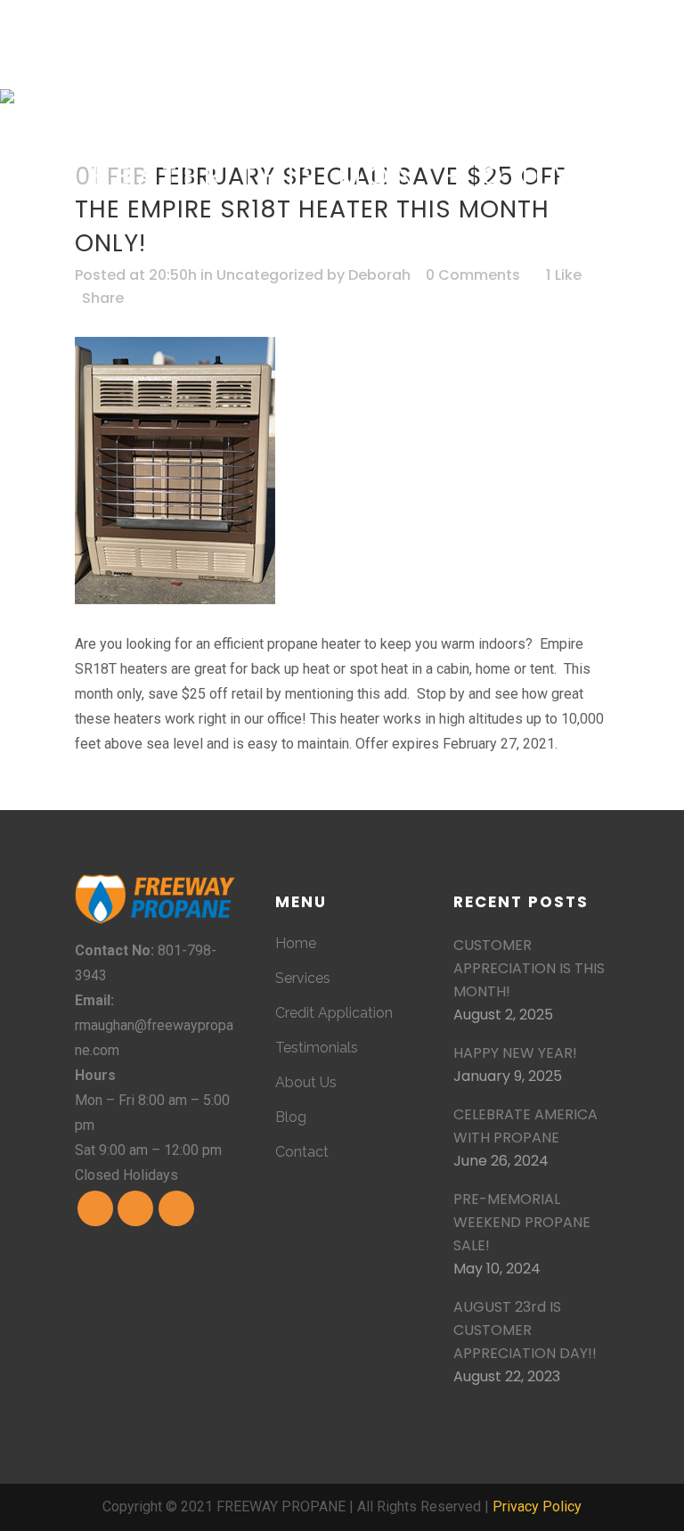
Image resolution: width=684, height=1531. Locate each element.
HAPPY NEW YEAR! (515, 1053)
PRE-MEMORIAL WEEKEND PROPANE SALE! (521, 1222)
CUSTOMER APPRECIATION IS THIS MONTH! (529, 968)
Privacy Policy (537, 1506)
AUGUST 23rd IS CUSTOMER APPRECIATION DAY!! (525, 1330)
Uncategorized (269, 275)
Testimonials (316, 1047)
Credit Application (334, 1012)
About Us (306, 1082)
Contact (302, 1151)
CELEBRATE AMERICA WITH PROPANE (525, 1126)
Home (295, 943)
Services (302, 978)
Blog (290, 1117)
